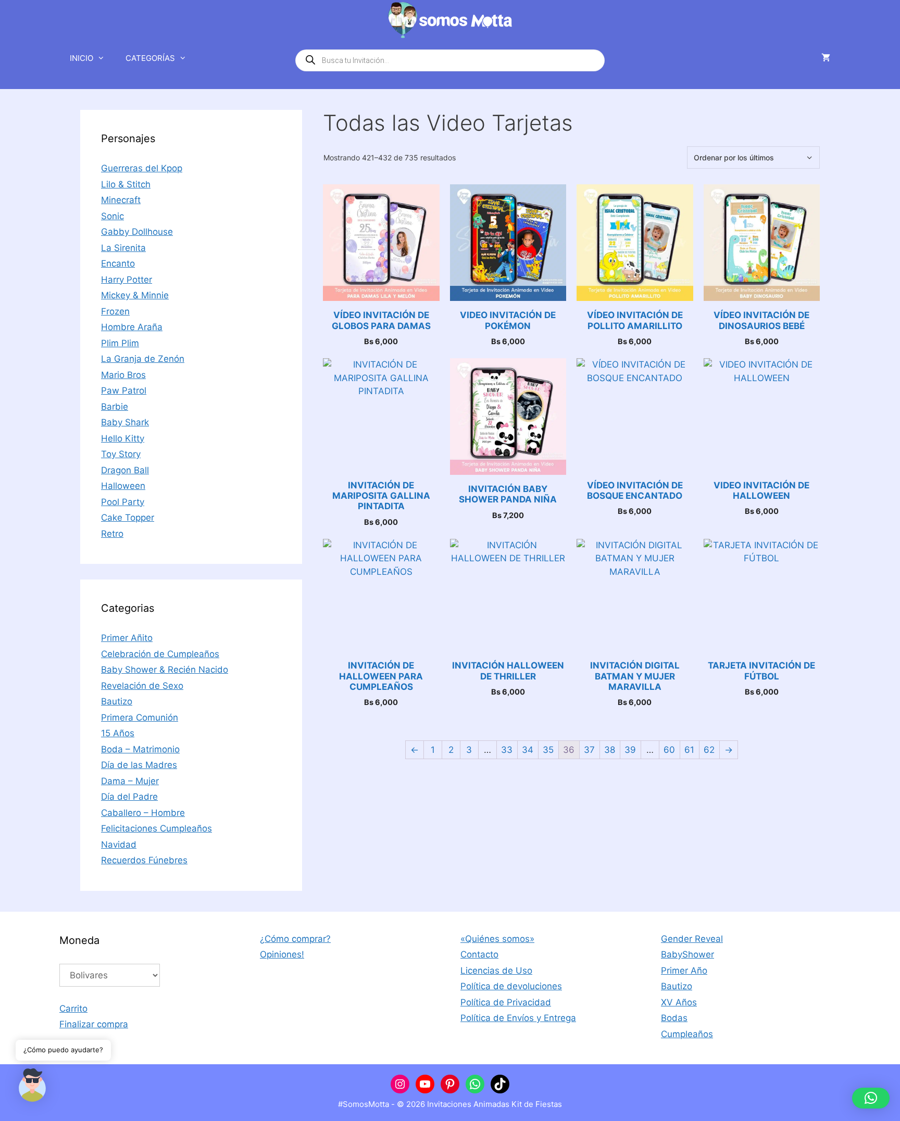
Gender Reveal (692, 939)
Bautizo (116, 701)
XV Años (679, 1002)
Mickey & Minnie (135, 295)
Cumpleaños (687, 1034)
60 (669, 750)
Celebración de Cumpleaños (160, 654)
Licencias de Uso (496, 970)
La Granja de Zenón (142, 359)
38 (609, 750)
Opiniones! (282, 954)
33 (506, 750)
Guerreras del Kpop (141, 168)
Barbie (114, 406)
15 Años (117, 733)
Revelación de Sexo (142, 686)
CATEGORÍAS (150, 58)
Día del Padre (129, 796)
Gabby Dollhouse (137, 231)
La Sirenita (123, 248)
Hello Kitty (122, 438)
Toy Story (121, 454)
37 (589, 750)
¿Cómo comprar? (295, 939)
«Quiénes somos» (497, 939)
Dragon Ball (125, 470)
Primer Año (684, 970)
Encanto (118, 263)
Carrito (73, 1008)
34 (527, 750)
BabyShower (687, 954)
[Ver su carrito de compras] (826, 58)
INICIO (81, 58)
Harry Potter (126, 279)
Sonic (112, 216)
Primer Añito (127, 638)
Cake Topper (127, 517)
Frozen (115, 311)
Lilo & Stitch (126, 184)
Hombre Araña (131, 327)
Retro (112, 533)
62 (709, 750)
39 (630, 750)
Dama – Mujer (130, 781)
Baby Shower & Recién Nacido (164, 669)
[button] (871, 1098)
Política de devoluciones (511, 986)
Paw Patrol (123, 390)
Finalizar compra (93, 1024)
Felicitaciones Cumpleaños (156, 828)
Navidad (118, 844)
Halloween (123, 486)
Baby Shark (125, 422)
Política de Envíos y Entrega (518, 1018)
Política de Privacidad (505, 1002)
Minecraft (121, 200)
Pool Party (122, 502)
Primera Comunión (139, 717)
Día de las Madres (139, 765)
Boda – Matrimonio (140, 749)
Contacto (479, 954)
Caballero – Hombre (143, 813)
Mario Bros (123, 375)
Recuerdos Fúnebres (144, 860)
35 (548, 750)
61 (689, 750)
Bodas (674, 1018)
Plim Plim (120, 343)
